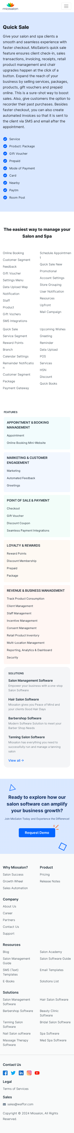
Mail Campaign (50, 312)
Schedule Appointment (55, 255)
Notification (11, 294)
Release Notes (50, 881)
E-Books (8, 981)
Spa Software (49, 1033)
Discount (46, 377)
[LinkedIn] (21, 1074)
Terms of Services (15, 1089)
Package (9, 381)
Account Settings (52, 278)
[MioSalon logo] (10, 6)
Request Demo (37, 833)
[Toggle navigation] (66, 6)
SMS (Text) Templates (11, 972)
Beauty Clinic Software (49, 1013)
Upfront (45, 305)
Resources (47, 298)
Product (8, 307)
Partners (9, 920)
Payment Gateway (16, 388)
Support (8, 933)
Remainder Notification (18, 365)
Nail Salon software (17, 1033)
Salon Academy (51, 952)
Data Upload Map (15, 287)
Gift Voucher (12, 273)
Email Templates (51, 970)
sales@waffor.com (19, 1104)
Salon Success (13, 874)
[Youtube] (37, 1074)
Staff (6, 300)
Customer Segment (16, 260)
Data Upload (49, 349)
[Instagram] (29, 1074)
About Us (9, 906)
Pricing (45, 874)
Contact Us (11, 927)
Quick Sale (10, 329)
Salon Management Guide (16, 961)
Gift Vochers (12, 314)
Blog (6, 952)
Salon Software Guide (55, 958)
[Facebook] (5, 1074)
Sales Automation (15, 888)
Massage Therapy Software (15, 1042)
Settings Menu (13, 280)
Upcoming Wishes (52, 329)
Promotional (48, 271)
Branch (8, 349)
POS (43, 356)
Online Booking (13, 253)
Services (46, 363)
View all (14, 760)
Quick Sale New (51, 264)
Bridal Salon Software (55, 1022)
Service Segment (15, 336)
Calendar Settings (15, 356)
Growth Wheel (13, 881)
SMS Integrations (15, 321)
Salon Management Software (16, 1002)
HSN (43, 370)
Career (8, 913)
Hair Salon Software (54, 999)
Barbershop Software (18, 1011)
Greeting (46, 336)
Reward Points (13, 343)
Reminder (46, 343)
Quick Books (48, 383)
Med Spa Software (53, 1040)
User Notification (52, 291)
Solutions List (49, 981)
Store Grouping (50, 285)
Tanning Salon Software (13, 1024)
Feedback (10, 266)
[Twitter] (13, 1074)
